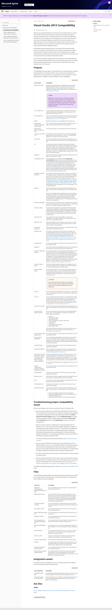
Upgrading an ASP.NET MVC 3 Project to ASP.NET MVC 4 (60, 183)
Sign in (108, 11)
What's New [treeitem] (5, 25)
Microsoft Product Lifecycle (40, 15)
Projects (95, 23)
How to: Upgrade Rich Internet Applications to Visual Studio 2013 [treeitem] (11, 37)
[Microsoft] (2, 11)
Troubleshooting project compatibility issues (101, 26)
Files (94, 28)
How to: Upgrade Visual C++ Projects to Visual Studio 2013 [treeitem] (10, 33)
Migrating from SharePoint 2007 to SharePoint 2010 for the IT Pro (60, 236)
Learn (35, 21)
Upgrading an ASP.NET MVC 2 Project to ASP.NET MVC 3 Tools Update (61, 180)
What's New (40, 21)
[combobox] (10, 22)
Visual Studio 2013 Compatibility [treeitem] (11, 30)
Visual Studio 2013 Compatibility (67, 466)
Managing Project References (52, 90)
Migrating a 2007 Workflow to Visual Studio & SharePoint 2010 (59, 238)
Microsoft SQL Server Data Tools (53, 331)
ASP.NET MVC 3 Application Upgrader (63, 177)
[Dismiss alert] (109, 3)
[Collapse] (19, 20)
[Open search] (105, 11)
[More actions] (77, 21)
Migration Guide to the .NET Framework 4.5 (57, 118)
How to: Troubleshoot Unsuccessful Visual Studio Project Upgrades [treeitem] (11, 41)
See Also (95, 31)
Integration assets (97, 29)
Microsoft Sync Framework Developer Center (55, 171)
